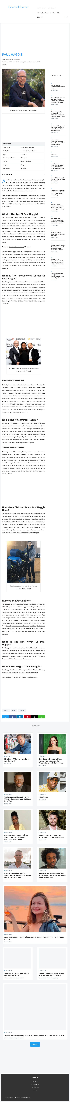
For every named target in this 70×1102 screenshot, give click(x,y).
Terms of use (35, 1087)
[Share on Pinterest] (27, 716)
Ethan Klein (13, 380)
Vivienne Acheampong (16, 247)
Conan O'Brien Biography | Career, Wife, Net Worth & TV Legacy (52, 974)
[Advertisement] (35, 38)
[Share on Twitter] (5, 716)
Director (6, 710)
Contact (40, 17)
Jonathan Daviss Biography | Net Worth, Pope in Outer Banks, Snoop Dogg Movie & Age (52, 875)
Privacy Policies (35, 1084)
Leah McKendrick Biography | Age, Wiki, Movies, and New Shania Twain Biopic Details (34, 938)
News (44, 8)
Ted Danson (13, 447)
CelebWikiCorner (32, 677)
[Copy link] (41, 716)
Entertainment (42, 12)
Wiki (58, 12)
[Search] (67, 17)
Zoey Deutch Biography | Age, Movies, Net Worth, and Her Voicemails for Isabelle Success (51, 761)
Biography (52, 8)
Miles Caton (43, 797)
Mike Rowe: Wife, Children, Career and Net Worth (17, 760)
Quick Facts (7, 144)
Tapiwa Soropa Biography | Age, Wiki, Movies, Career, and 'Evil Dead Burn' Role (17, 799)
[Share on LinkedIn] (19, 716)
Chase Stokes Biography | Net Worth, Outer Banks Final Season (51, 836)
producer (22, 710)
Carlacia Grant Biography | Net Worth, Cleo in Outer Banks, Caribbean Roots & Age (16, 837)
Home (39, 8)
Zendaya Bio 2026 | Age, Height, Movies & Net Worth (16, 974)
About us (35, 1082)
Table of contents (7, 174)
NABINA (4, 64)
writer (13, 710)
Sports (53, 12)
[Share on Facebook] (12, 716)
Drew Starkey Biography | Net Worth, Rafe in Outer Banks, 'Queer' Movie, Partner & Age (17, 875)
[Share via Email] (34, 716)
